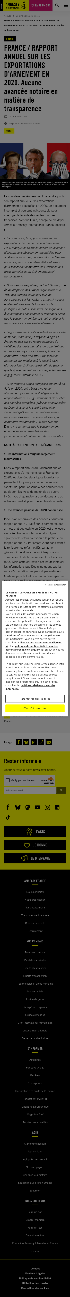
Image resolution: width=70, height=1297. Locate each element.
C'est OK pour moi (35, 708)
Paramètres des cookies (35, 698)
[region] (35, 648)
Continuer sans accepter (55, 585)
